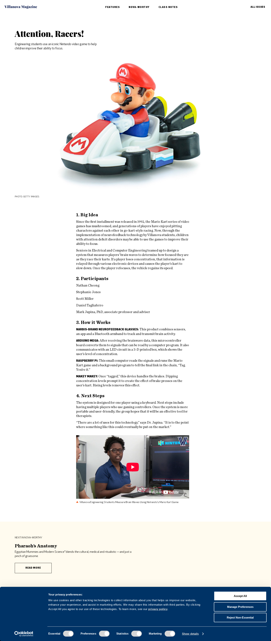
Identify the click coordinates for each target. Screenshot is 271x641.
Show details (190, 633)
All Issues (258, 7)
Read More (33, 568)
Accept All (240, 596)
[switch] (104, 634)
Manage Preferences (240, 606)
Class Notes (168, 7)
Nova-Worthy (139, 7)
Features (112, 7)
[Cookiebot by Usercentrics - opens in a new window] (24, 634)
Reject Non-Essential (240, 617)
